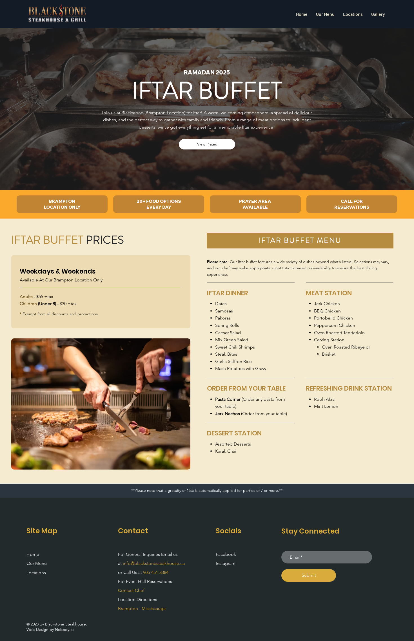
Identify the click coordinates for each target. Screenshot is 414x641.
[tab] (300, 240)
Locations (36, 572)
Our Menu (36, 563)
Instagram (225, 563)
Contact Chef (131, 590)
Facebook (226, 554)
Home (32, 554)
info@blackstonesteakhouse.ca (154, 563)
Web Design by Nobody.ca (50, 629)
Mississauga (154, 608)
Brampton (128, 608)
